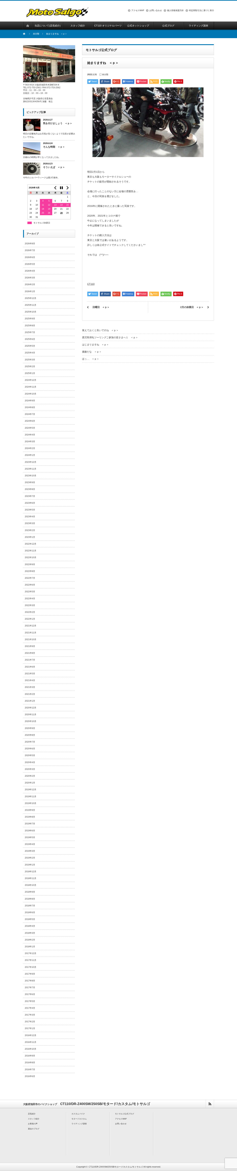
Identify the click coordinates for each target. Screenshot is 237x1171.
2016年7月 (30, 1069)
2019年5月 (30, 837)
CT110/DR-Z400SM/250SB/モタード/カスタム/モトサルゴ (116, 1167)
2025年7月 (30, 332)
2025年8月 (30, 325)
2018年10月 (30, 885)
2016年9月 (30, 1056)
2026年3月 (30, 277)
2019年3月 (30, 851)
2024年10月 (30, 394)
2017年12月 (30, 953)
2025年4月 (30, 353)
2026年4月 (30, 271)
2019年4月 (30, 844)
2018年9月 (30, 892)
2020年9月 (30, 728)
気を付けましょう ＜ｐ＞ (57, 123)
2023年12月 (30, 462)
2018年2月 (30, 940)
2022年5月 (30, 591)
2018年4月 (30, 926)
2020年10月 (30, 721)
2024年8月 (30, 407)
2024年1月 (30, 455)
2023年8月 (30, 489)
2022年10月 (30, 557)
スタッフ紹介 (33, 1119)
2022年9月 (30, 564)
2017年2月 (30, 1021)
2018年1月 (30, 946)
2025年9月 (30, 318)
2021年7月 (30, 660)
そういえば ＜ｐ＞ (54, 167)
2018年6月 (30, 912)
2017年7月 (30, 987)
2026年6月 (30, 257)
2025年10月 (30, 312)
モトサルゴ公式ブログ (124, 1114)
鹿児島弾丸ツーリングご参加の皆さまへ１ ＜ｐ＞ (110, 337)
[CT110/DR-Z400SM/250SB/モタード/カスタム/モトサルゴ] (58, 15)
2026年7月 (30, 250)
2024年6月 (30, 421)
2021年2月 (30, 694)
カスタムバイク (78, 1114)
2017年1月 (30, 1028)
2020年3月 (30, 769)
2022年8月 (30, 571)
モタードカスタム (79, 1119)
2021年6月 (30, 667)
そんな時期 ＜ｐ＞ (54, 146)
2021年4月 (30, 680)
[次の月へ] (68, 188)
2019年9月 (30, 810)
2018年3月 (30, 933)
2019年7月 (30, 823)
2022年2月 (30, 612)
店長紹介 (32, 1114)
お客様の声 (32, 1124)
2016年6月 (30, 1076)
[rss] (210, 1104)
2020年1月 (30, 783)
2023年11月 (30, 469)
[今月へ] (61, 188)
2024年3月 (30, 441)
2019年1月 (30, 865)
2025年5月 (30, 346)
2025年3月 (30, 359)
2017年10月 (30, 967)
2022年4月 (30, 598)
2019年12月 (30, 789)
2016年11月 (30, 1042)
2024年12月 (30, 380)
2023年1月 (30, 537)
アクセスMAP (137, 10)
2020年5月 (30, 755)
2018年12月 (30, 871)
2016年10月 (30, 1049)
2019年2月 (30, 858)
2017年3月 (30, 1015)
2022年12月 (30, 544)
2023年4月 (30, 516)
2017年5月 (30, 1001)
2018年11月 (30, 878)
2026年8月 (30, 243)
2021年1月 (30, 701)
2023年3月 (30, 523)
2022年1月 (30, 619)
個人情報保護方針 (175, 10)
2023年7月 (30, 496)
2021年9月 (30, 646)
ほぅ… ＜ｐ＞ (90, 358)
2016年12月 (30, 1035)
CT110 (91, 284)
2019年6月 (30, 830)
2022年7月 (30, 578)
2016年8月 (30, 1062)
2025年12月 (30, 298)
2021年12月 (30, 625)
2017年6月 (30, 994)
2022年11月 (30, 550)
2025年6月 (30, 339)
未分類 (36, 34)
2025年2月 (30, 366)
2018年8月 (30, 899)
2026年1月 (30, 291)
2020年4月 (30, 762)
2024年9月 (30, 400)
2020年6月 (30, 748)
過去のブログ (33, 1129)
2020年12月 (30, 707)
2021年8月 (30, 653)
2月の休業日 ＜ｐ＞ (192, 307)
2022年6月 (30, 585)
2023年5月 (30, 510)
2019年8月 (30, 817)
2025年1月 (30, 373)
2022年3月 (30, 605)
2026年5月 (30, 264)
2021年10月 (30, 639)
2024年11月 (30, 387)
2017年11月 (30, 960)
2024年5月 (30, 428)
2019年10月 (30, 803)
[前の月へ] (55, 188)
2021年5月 (30, 673)
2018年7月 (30, 905)
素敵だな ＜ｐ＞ (91, 351)
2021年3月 (30, 687)
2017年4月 (30, 1008)
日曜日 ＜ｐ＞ (100, 307)
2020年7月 (30, 742)
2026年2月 (30, 284)
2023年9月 (30, 482)
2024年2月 (30, 448)
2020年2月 (30, 776)
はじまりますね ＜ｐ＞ (95, 344)
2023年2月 (30, 530)
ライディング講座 (79, 1124)
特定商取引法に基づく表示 (201, 10)
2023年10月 (30, 475)
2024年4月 (30, 435)
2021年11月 (30, 632)
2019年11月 (30, 796)
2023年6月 (30, 503)
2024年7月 (30, 414)
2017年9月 (30, 974)
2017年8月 (30, 980)
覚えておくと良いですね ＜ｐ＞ (100, 330)
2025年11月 (30, 305)
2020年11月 (30, 714)
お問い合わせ (155, 10)
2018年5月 (30, 919)
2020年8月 (30, 735)
